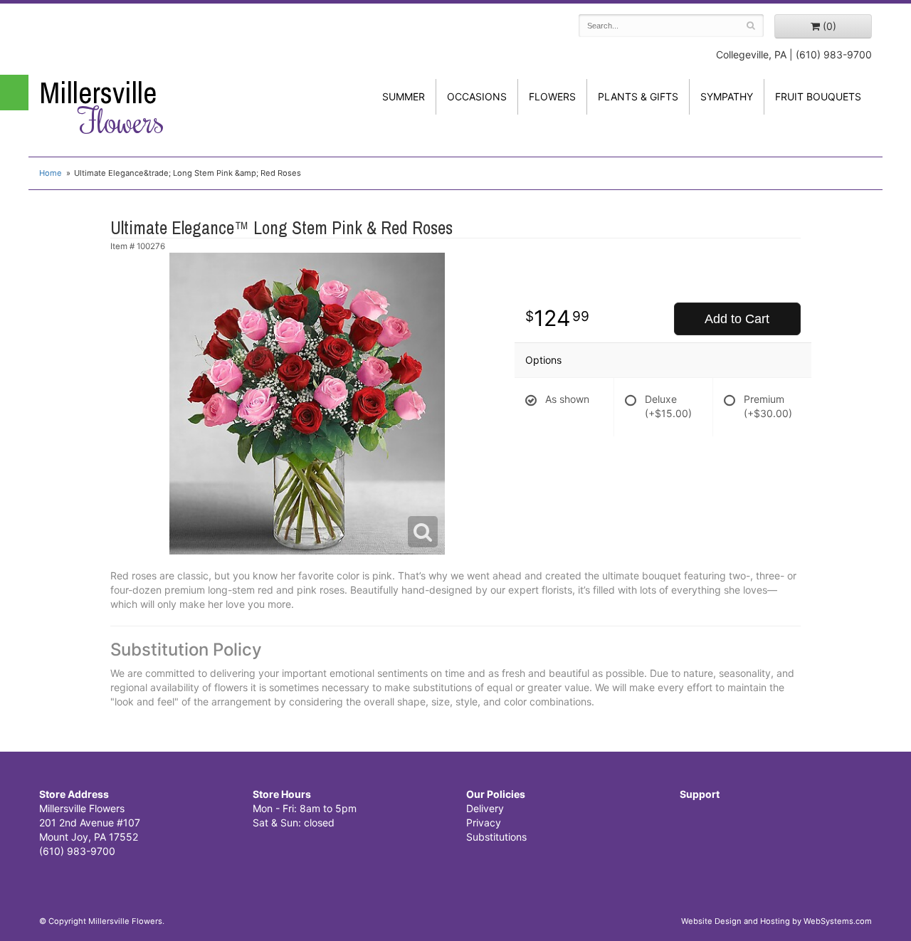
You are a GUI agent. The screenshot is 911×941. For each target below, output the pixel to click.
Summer (403, 96)
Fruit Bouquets (818, 96)
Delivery (485, 808)
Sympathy (726, 96)
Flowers (552, 96)
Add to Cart (737, 319)
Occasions (477, 96)
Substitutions (496, 837)
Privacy (483, 822)
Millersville (101, 107)
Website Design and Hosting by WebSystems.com (776, 921)
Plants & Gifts (638, 96)
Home (50, 173)
